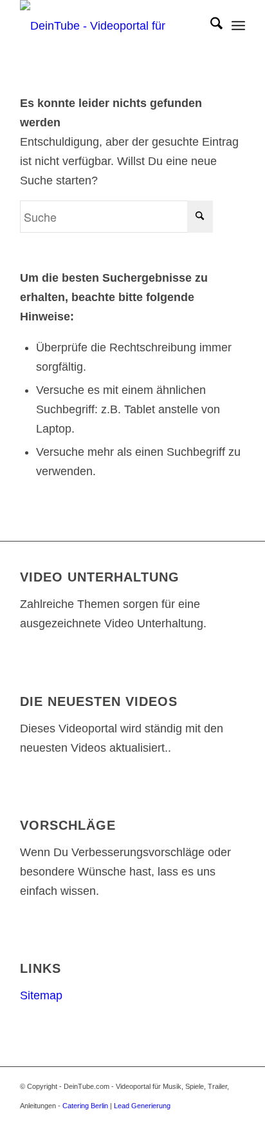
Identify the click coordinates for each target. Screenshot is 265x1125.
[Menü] (238, 25)
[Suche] (210, 26)
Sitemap (41, 995)
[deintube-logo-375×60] (110, 26)
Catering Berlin (85, 1106)
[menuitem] (210, 26)
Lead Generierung (142, 1106)
